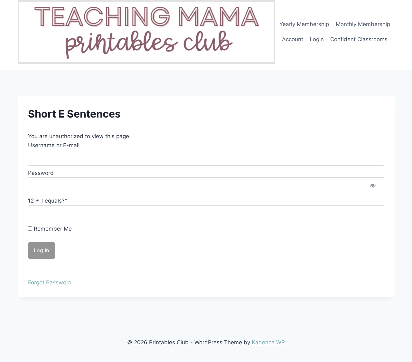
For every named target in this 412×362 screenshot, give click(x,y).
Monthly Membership (363, 24)
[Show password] (372, 185)
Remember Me (52, 228)
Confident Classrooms (359, 39)
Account (292, 39)
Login (317, 39)
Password (41, 173)
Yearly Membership (304, 24)
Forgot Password (50, 282)
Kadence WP (268, 342)
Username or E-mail (54, 145)
